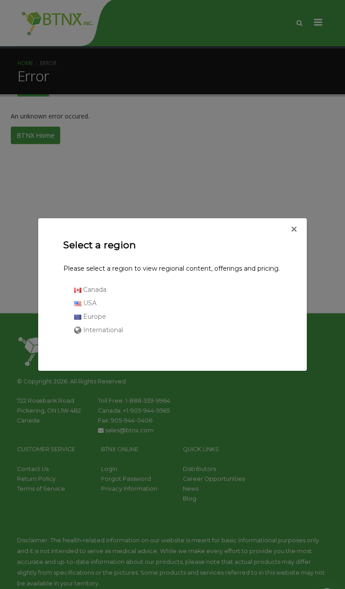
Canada (93, 290)
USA (89, 303)
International (102, 330)
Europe (93, 316)
